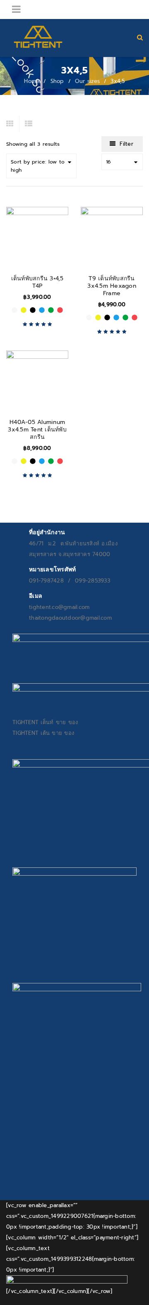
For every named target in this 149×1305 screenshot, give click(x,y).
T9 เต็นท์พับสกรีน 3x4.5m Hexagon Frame (111, 286)
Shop (57, 81)
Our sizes (87, 81)
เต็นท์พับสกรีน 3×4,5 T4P (37, 282)
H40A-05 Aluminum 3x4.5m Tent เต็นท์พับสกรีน (37, 429)
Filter (126, 144)
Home (31, 81)
